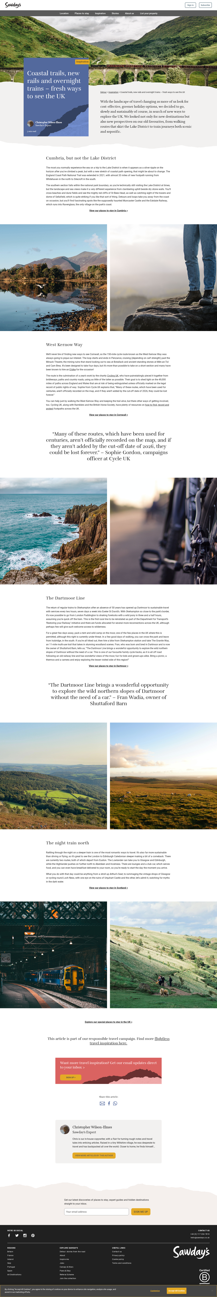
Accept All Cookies (176, 1290)
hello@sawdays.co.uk (200, 1237)
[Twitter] (17, 1236)
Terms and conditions (121, 1263)
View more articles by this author (94, 1155)
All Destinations (14, 1274)
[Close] (212, 1290)
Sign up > (70, 1077)
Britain (10, 1251)
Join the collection (68, 1278)
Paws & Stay (65, 1270)
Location (64, 13)
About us (129, 13)
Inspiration (100, 13)
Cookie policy (118, 1259)
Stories (115, 13)
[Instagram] (25, 1236)
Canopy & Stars (66, 1267)
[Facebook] (9, 1236)
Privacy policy (118, 1255)
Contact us (117, 1251)
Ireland (10, 1259)
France (10, 1255)
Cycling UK (112, 375)
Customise (155, 1290)
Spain (9, 1270)
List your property (148, 13)
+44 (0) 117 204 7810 (200, 1234)
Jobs (62, 1263)
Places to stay (82, 13)
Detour (103, 92)
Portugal (11, 1267)
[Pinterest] (33, 1236)
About (62, 1255)
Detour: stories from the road (72, 1251)
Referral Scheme (67, 1274)
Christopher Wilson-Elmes (48, 122)
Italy (9, 1263)
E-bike (73, 369)
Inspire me (64, 1259)
